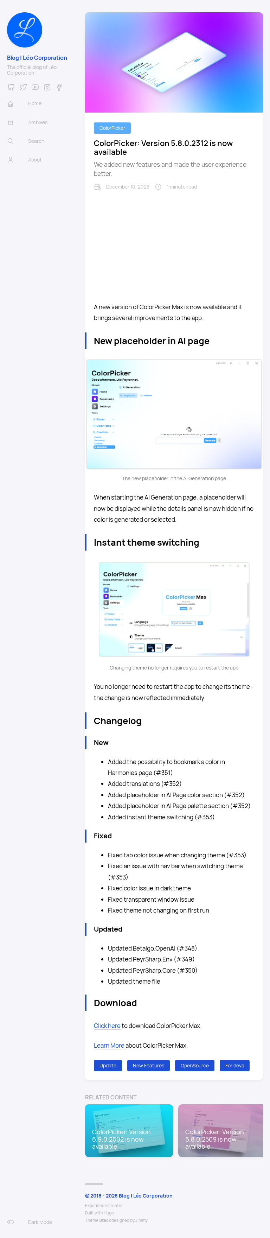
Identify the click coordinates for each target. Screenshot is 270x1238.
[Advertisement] (174, 243)
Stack (105, 1220)
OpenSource (195, 1065)
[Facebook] (59, 89)
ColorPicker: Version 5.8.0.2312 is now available (163, 147)
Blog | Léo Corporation (37, 58)
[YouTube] (35, 89)
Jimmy (141, 1220)
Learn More (109, 1045)
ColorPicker (112, 128)
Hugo (109, 1213)
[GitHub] (11, 89)
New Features (148, 1065)
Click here (107, 1026)
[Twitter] (23, 89)
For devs (234, 1065)
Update (107, 1065)
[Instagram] (47, 89)
